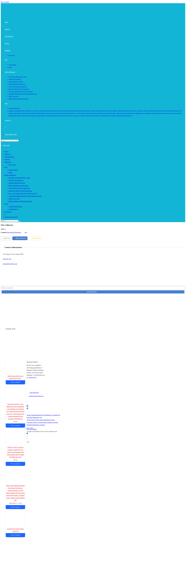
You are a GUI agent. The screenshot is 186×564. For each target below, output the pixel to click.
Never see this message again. (53, 493)
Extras (10, 172)
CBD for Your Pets (14, 198)
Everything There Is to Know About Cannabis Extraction (42, 422)
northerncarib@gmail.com (36, 396)
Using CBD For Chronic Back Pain (19, 188)
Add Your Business (69, 486)
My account (12, 164)
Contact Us (8, 212)
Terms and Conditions (32, 429)
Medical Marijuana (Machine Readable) (20, 201)
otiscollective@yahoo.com (10, 264)
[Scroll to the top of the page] (27, 433)
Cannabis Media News (15, 206)
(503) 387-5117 (7, 259)
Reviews (7, 159)
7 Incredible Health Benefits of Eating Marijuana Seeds (25, 196)
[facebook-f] (27, 406)
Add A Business (9, 157)
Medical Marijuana (10, 175)
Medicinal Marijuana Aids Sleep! (18, 185)
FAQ (6, 167)
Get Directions (92, 292)
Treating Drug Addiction (16, 180)
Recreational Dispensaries (14, 232)
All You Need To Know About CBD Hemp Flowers (41, 420)
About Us (7, 154)
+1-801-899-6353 (34, 392)
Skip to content (5, 2)
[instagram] (27, 408)
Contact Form (32, 377)
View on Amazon (15, 382)
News (6, 204)
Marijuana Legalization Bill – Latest (19, 178)
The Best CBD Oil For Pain (17, 183)
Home (6, 151)
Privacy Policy (30, 428)
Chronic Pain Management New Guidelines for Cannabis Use (43, 415)
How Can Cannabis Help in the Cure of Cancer (23, 193)
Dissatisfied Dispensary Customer (36, 425)
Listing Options (13, 170)
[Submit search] (19, 221)
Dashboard (8, 162)
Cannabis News (13, 209)
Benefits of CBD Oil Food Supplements (20, 191)
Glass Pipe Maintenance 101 (34, 417)
